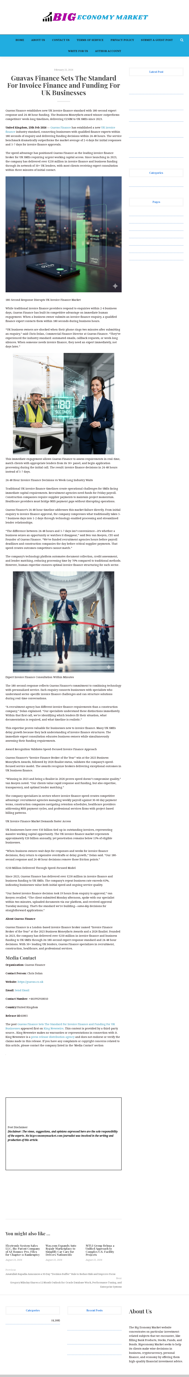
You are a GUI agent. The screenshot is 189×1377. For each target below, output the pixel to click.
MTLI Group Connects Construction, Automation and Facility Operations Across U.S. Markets (152, 129)
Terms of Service (90, 40)
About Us (38, 40)
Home (20, 40)
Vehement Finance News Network (150, 182)
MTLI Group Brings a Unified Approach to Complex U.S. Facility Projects (100, 1250)
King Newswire (53, 1028)
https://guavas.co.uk (30, 981)
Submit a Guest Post (157, 40)
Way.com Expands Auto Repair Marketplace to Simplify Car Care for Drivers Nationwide (61, 1250)
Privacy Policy (122, 40)
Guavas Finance (60, 127)
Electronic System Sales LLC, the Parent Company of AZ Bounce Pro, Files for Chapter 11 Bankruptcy (23, 1250)
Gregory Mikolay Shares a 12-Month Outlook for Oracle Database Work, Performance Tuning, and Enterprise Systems (66, 1284)
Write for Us (78, 51)
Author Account (108, 51)
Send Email (22, 990)
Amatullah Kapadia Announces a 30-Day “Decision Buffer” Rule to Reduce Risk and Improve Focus (60, 1274)
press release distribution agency (53, 1036)
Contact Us (61, 40)
